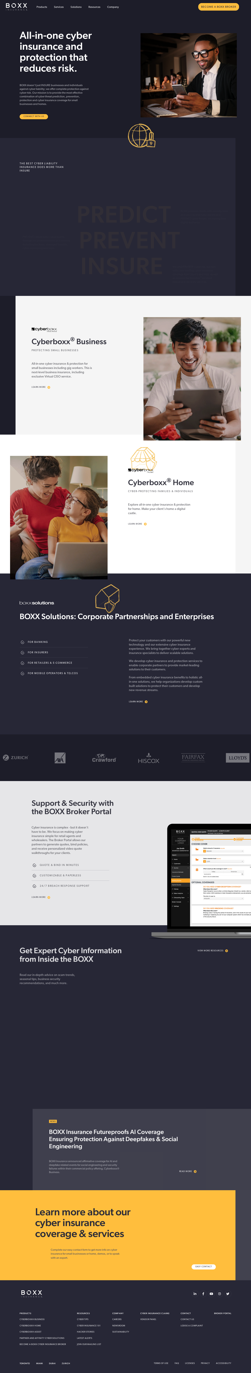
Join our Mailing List (89, 1344)
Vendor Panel (148, 1320)
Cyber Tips (83, 1320)
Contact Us (187, 1320)
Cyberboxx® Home (30, 1326)
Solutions (76, 7)
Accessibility (223, 1363)
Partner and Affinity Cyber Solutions (42, 1338)
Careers (117, 1320)
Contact (186, 1313)
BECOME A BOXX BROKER (218, 7)
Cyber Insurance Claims (155, 1313)
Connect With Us (34, 116)
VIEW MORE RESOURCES (211, 950)
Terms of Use (161, 1363)
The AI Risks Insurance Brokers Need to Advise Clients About (168, 1037)
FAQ (177, 1363)
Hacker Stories (85, 1332)
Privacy (205, 1363)
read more (43, 1081)
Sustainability (120, 1332)
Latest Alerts (84, 1338)
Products (42, 7)
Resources (94, 7)
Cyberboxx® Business (32, 1320)
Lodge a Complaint (192, 1326)
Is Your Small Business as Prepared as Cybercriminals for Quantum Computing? (74, 1051)
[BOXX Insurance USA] (32, 1293)
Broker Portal (222, 1313)
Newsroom (118, 1326)
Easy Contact (204, 1267)
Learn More (39, 386)
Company (113, 7)
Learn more (136, 702)
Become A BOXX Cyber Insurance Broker (43, 1344)
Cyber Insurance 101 (89, 1326)
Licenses (190, 1363)
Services (59, 7)
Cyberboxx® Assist (30, 1332)
